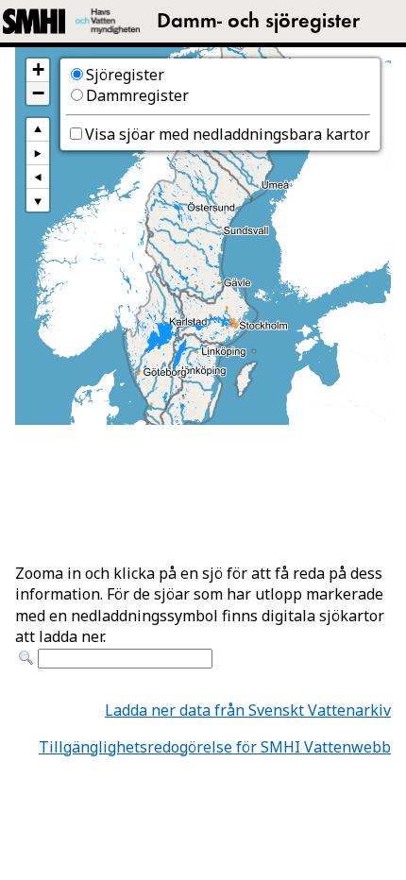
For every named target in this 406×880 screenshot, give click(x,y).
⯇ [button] (37, 176)
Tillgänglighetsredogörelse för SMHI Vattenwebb (215, 746)
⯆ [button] (37, 200)
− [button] (38, 93)
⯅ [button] (37, 129)
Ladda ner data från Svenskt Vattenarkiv (248, 710)
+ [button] (38, 70)
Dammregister (137, 95)
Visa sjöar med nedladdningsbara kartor (227, 134)
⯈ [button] (37, 152)
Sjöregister (125, 74)
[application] (203, 236)
